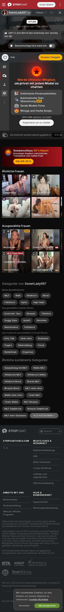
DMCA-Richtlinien (42, 462)
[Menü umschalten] (4, 4)
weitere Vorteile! (42, 117)
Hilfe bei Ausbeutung (43, 483)
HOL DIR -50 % (23, 161)
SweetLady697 (35, 283)
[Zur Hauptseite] (20, 4)
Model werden (10, 499)
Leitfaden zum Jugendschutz (40, 475)
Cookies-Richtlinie (38, 599)
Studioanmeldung (12, 505)
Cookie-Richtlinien (42, 468)
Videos (40, 12)
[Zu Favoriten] (5, 57)
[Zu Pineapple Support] (5, 572)
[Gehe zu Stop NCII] (22, 572)
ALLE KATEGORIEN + (44, 415)
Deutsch (48, 431)
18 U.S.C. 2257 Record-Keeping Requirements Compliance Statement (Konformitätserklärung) (31, 584)
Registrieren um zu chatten (36, 122)
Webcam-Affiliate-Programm (12, 513)
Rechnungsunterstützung (45, 508)
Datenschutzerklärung (44, 450)
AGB (35, 456)
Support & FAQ (40, 502)
